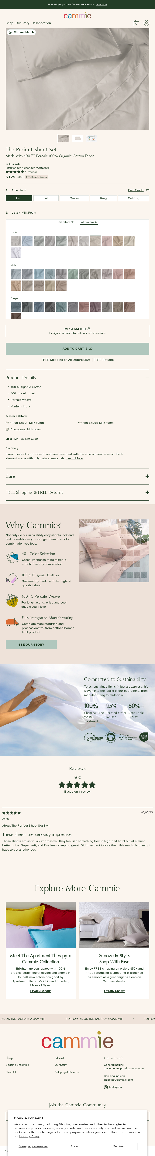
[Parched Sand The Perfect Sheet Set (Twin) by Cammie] (129, 241)
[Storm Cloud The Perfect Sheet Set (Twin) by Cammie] (16, 307)
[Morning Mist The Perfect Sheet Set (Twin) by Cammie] (16, 274)
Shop (9, 23)
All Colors (89, 222)
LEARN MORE (40, 991)
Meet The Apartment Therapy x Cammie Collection (40, 958)
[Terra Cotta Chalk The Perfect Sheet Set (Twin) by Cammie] (129, 274)
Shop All (11, 1072)
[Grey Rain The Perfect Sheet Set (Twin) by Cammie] (27, 274)
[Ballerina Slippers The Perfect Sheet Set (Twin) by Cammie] (106, 241)
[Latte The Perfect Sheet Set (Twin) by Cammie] (61, 285)
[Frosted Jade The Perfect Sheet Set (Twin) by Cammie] (72, 274)
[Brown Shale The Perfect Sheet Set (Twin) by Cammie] (38, 285)
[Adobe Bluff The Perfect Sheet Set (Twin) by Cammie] (118, 241)
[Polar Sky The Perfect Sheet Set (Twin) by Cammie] (27, 241)
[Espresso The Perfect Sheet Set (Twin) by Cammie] (16, 318)
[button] (136, 23)
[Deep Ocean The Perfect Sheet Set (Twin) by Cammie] (27, 307)
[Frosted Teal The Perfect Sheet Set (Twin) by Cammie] (61, 307)
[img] (11, 813)
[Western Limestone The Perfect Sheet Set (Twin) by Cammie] (27, 285)
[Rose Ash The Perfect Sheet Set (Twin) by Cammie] (84, 307)
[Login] (146, 23)
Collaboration (41, 23)
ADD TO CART (78, 349)
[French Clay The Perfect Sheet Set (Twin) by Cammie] (84, 241)
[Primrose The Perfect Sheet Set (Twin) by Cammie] (118, 274)
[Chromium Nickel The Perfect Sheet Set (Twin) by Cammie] (72, 307)
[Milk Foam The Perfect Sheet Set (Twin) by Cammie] (95, 241)
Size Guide (136, 190)
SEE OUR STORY (31, 645)
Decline (118, 1146)
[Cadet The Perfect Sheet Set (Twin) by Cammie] (38, 307)
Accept (76, 1146)
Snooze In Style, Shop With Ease (114, 958)
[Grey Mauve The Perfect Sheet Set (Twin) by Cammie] (106, 274)
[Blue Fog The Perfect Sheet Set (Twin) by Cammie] (50, 274)
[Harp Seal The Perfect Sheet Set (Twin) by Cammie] (38, 241)
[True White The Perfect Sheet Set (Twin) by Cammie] (16, 252)
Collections (66, 222)
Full (46, 198)
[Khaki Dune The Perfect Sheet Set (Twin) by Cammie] (50, 285)
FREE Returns (104, 360)
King (103, 198)
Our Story (22, 23)
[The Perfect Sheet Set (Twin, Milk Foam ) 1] (64, 138)
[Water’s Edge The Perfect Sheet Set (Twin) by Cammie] (38, 274)
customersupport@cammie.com (124, 1068)
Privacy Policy (29, 1136)
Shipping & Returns (67, 1072)
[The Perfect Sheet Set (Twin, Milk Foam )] (91, 138)
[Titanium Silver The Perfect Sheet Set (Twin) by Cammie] (61, 274)
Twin (19, 198)
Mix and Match (24, 32)
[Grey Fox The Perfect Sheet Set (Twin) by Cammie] (95, 274)
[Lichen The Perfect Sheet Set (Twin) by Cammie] (84, 274)
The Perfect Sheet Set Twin (31, 826)
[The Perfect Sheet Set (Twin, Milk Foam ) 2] (78, 138)
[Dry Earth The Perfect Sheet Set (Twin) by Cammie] (118, 307)
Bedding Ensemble (17, 1064)
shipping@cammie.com (118, 1079)
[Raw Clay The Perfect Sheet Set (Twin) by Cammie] (16, 285)
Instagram (115, 1087)
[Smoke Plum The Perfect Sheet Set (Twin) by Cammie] (95, 307)
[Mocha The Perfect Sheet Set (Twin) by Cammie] (129, 307)
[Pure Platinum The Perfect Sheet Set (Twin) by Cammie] (50, 241)
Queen (74, 198)
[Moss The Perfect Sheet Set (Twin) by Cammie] (61, 241)
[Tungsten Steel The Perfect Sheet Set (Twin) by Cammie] (50, 307)
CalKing (133, 198)
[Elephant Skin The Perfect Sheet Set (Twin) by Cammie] (106, 307)
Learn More (101, 4)
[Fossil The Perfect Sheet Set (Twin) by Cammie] (16, 241)
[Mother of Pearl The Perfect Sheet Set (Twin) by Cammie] (72, 241)
